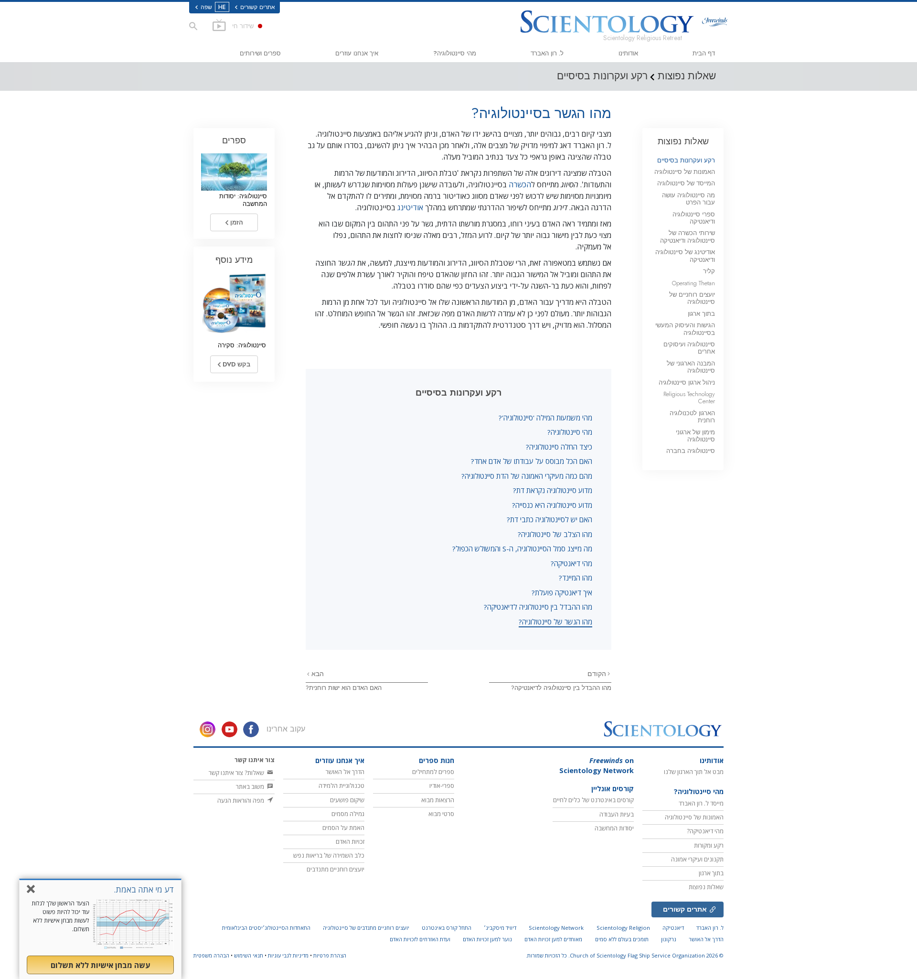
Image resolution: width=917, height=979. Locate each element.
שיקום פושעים (347, 800)
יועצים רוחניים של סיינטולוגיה (692, 298)
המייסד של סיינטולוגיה (686, 183)
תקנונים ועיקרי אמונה (697, 859)
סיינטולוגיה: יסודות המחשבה (243, 200)
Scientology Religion (623, 927)
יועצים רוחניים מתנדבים (335, 869)
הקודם (596, 673)
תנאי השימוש (248, 955)
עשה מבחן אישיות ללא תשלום (100, 965)
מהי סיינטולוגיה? (454, 53)
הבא (316, 673)
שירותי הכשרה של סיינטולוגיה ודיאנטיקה (687, 236)
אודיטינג (410, 207)
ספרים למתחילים (433, 771)
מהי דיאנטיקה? (571, 563)
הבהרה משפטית (211, 955)
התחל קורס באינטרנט (446, 927)
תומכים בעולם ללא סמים (622, 939)
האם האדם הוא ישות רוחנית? (344, 687)
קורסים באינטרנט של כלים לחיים (593, 800)
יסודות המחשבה (614, 828)
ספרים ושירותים (260, 53)
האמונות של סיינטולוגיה (684, 171)
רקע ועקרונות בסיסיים (686, 160)
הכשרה (520, 184)
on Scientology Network (596, 765)
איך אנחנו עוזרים (356, 53)
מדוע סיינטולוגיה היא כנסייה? (552, 505)
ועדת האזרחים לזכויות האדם (420, 939)
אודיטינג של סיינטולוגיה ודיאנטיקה (685, 255)
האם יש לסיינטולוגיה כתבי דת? (549, 519)
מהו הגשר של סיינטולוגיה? (555, 621)
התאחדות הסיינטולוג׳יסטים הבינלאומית (266, 927)
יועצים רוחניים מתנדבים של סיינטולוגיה (366, 927)
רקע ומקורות (709, 845)
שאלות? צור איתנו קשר (237, 772)
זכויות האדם (350, 841)
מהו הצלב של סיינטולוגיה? (555, 534)
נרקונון (668, 939)
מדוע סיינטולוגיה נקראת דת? (552, 490)
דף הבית (704, 53)
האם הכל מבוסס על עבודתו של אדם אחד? (531, 461)
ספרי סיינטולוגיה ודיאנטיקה (693, 218)
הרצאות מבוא (437, 800)
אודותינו (628, 53)
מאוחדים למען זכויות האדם (553, 939)
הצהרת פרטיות (329, 955)
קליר (709, 271)
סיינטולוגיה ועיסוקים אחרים (689, 348)
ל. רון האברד (547, 53)
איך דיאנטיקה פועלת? (562, 592)
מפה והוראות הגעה (241, 800)
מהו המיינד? (575, 577)
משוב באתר (251, 786)
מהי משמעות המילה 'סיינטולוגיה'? (545, 417)
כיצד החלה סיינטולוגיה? (559, 447)
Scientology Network (556, 927)
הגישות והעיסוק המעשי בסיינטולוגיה (685, 329)
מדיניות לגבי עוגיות (288, 955)
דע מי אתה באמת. (144, 889)
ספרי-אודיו (441, 785)
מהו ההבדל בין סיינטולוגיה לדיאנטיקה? (538, 607)
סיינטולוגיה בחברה (690, 450)
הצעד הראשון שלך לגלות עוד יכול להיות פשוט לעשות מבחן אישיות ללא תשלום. (60, 916)
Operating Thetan (693, 283)
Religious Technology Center (689, 397)
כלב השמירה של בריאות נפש (328, 855)
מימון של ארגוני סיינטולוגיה (695, 436)
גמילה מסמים (347, 813)
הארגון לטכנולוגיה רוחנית (692, 417)
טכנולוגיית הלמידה (341, 785)
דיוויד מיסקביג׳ (500, 927)
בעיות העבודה (616, 814)
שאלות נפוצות (683, 141)
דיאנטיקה (673, 927)
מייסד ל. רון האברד (701, 803)
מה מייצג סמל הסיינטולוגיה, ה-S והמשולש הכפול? (522, 548)
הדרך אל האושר (345, 771)
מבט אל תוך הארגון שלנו (694, 771)
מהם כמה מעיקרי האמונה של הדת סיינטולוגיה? (526, 476)
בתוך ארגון (701, 313)
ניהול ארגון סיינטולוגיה (687, 382)
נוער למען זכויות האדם (487, 939)
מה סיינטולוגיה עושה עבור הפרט (688, 199)
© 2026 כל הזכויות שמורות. (625, 955)
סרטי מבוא (441, 813)
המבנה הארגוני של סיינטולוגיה (691, 367)
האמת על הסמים (343, 827)
